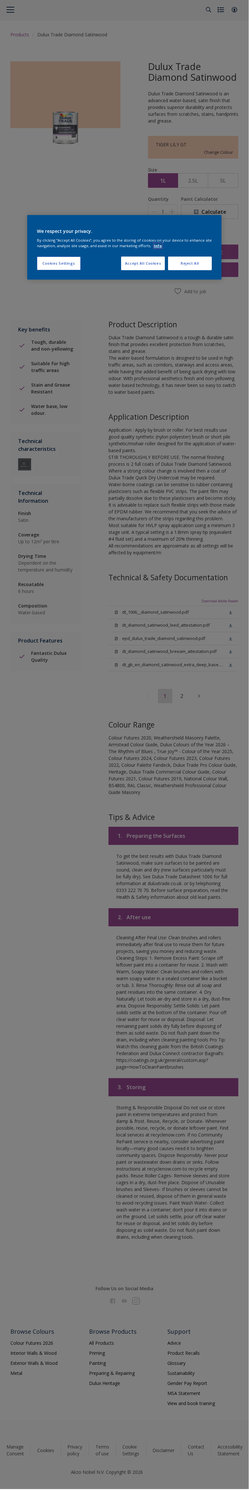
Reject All (190, 263)
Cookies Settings (58, 263)
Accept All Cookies (143, 263)
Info (158, 245)
